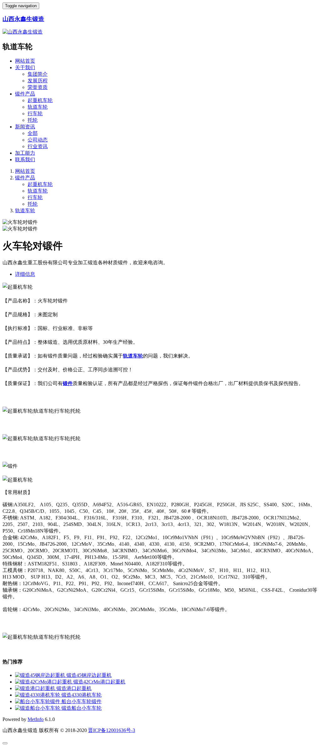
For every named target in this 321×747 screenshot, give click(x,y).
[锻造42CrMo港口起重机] (44, 681)
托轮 (33, 120)
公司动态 (38, 139)
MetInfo (36, 719)
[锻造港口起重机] (35, 688)
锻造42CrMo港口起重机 (99, 681)
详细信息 (25, 274)
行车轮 (35, 113)
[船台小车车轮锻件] (38, 701)
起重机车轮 (40, 100)
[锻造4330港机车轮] (38, 695)
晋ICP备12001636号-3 (111, 730)
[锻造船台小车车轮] (38, 708)
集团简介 (38, 74)
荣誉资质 (38, 87)
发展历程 (38, 80)
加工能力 (25, 153)
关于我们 (25, 67)
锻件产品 (25, 93)
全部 (33, 133)
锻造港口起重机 (74, 688)
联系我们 (25, 159)
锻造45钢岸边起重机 (89, 675)
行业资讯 (38, 146)
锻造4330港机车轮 (81, 695)
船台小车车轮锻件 (81, 701)
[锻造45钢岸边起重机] (40, 675)
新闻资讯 (25, 126)
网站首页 (25, 61)
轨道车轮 (38, 107)
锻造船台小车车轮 (81, 708)
